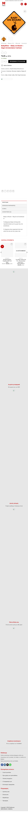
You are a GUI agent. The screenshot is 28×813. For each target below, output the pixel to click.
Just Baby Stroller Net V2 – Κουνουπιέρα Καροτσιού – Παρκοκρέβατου (21, 261)
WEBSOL (10, 809)
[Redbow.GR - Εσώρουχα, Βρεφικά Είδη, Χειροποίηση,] (6, 4)
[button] (22, 4)
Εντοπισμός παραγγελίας (8, 784)
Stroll (16, 75)
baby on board (8, 75)
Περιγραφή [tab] (5, 202)
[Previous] (3, 22)
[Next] (24, 22)
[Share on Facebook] (5, 191)
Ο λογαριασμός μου (7, 781)
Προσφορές (5, 800)
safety (13, 75)
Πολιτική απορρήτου (7, 778)
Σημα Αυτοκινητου (22, 75)
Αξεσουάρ (17, 43)
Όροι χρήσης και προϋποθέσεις (10, 775)
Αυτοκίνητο (24, 43)
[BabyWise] (6, 134)
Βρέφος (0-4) (11, 43)
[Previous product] (5, 53)
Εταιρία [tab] (4, 208)
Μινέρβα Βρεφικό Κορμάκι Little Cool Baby (7, 261)
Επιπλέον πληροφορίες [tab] (8, 205)
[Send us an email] (7, 764)
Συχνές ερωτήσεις (7, 772)
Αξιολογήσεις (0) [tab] (6, 211)
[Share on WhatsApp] (2, 191)
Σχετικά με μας (6, 791)
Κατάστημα (3, 43)
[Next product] (2, 53)
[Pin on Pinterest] (13, 191)
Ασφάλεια (19, 71)
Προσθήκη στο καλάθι (17, 61)
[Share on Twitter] (8, 191)
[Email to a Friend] (10, 191)
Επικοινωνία (5, 794)
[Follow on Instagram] (5, 764)
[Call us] (10, 764)
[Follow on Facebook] (2, 764)
